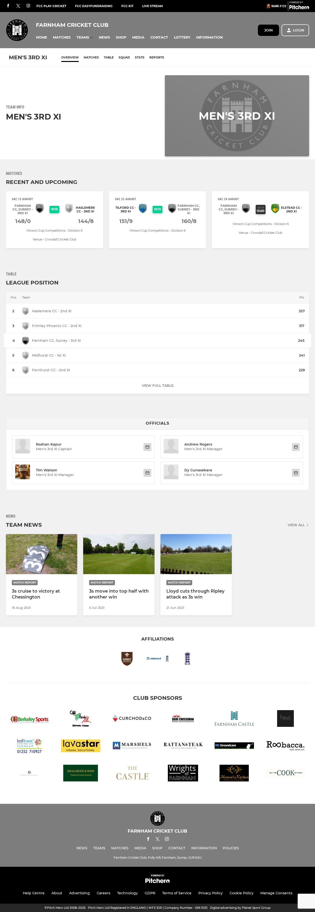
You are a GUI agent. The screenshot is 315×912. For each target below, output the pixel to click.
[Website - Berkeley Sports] (29, 719)
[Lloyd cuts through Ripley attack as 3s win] (196, 554)
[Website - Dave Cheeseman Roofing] (183, 719)
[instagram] (28, 6)
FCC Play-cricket (51, 6)
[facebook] (8, 6)
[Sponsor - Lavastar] (80, 746)
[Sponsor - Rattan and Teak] (183, 746)
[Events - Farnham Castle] (234, 719)
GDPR (150, 893)
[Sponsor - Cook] (285, 774)
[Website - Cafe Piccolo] (80, 719)
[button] (41, 37)
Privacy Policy (210, 893)
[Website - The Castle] (132, 774)
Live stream (152, 6)
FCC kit (127, 6)
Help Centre (34, 893)
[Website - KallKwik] (29, 746)
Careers (103, 893)
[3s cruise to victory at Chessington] (41, 554)
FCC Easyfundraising (93, 6)
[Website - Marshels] (132, 746)
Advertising (79, 893)
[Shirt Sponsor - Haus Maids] (285, 719)
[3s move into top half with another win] (119, 554)
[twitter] (18, 6)
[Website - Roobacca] (285, 746)
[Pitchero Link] (299, 8)
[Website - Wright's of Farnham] (183, 774)
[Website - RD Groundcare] (234, 746)
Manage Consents (276, 893)
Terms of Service (176, 893)
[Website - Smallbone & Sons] (80, 774)
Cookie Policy (241, 893)
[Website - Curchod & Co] (132, 719)
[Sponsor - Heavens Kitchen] (234, 774)
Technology (127, 893)
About (56, 893)
